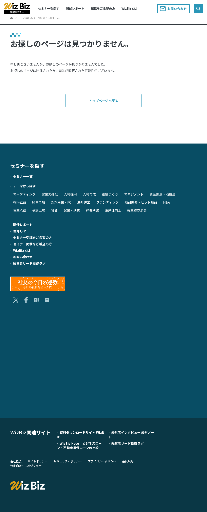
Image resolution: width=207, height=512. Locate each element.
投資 (54, 210)
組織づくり (110, 194)
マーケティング (24, 194)
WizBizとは (129, 8)
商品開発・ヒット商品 (141, 202)
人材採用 (70, 194)
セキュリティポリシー (68, 461)
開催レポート (75, 8)
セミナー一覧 (23, 176)
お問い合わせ (177, 8)
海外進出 (83, 202)
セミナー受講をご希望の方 (32, 237)
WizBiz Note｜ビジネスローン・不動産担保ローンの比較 (79, 445)
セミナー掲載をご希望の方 (32, 243)
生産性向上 (113, 210)
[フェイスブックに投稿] (25, 300)
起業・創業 (72, 210)
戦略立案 (19, 202)
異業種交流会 (137, 210)
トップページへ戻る (103, 100)
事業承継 (19, 210)
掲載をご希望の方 (103, 8)
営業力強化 (50, 194)
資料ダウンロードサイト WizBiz (80, 434)
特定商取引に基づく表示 (25, 466)
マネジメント (134, 194)
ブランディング (107, 202)
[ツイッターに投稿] (15, 300)
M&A (166, 202)
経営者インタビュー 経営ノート (131, 434)
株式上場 (38, 210)
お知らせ (19, 231)
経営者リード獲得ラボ (29, 263)
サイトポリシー (38, 461)
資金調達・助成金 (162, 194)
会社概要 (16, 461)
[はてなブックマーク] (36, 300)
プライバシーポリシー (102, 461)
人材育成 (89, 194)
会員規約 (127, 461)
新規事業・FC (61, 202)
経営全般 (38, 202)
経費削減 (92, 210)
